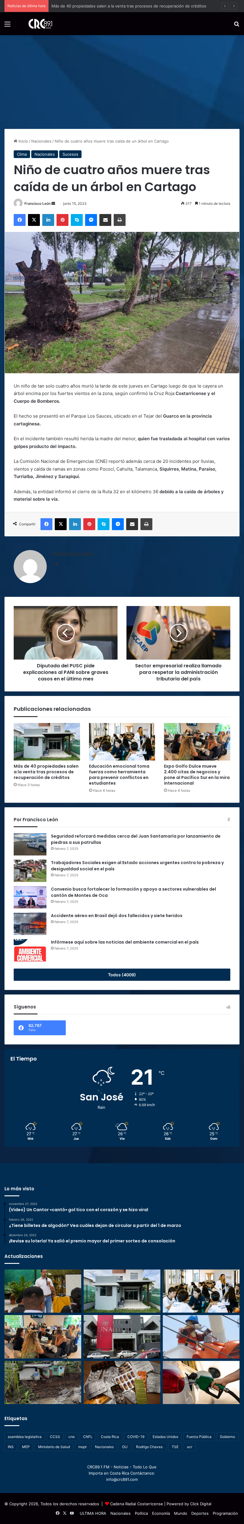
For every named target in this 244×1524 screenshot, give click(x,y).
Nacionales (41, 141)
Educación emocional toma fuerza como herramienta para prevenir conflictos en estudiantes (137, 6)
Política (141, 1513)
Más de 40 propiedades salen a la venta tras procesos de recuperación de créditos (46, 771)
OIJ (125, 1447)
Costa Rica (110, 1436)
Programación (225, 1513)
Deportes (200, 1513)
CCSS (55, 1436)
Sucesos (70, 154)
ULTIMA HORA (93, 1513)
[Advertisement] (122, 79)
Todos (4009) (122, 974)
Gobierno (227, 1436)
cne (71, 1436)
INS (11, 1447)
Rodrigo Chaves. (149, 1447)
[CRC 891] (37, 23)
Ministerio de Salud (54, 1447)
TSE (175, 1447)
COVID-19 (135, 1436)
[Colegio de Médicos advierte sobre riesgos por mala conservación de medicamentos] (122, 1382)
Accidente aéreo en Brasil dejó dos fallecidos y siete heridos (116, 916)
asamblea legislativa (25, 1436)
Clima (22, 154)
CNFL (88, 1436)
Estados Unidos (165, 1436)
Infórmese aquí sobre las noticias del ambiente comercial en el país (125, 942)
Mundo (180, 1513)
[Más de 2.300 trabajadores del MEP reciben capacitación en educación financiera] (42, 1291)
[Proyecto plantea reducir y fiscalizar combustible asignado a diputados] (201, 1382)
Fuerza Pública (199, 1436)
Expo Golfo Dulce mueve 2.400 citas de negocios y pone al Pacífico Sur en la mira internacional (197, 774)
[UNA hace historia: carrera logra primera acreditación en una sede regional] (122, 1337)
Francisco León (37, 203)
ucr (189, 1447)
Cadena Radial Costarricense (136, 1503)
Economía (161, 1513)
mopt (82, 1447)
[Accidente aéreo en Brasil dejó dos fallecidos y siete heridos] (30, 924)
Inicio (22, 141)
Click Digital (200, 1503)
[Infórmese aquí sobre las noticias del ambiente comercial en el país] (30, 950)
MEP (26, 1447)
